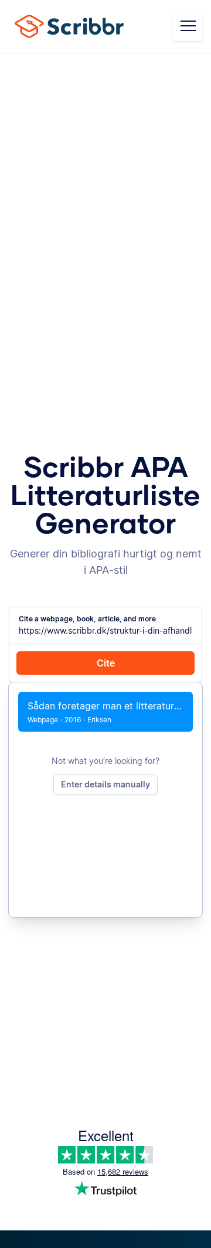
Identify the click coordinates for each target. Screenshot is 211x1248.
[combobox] (105, 631)
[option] (105, 712)
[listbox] (105, 712)
